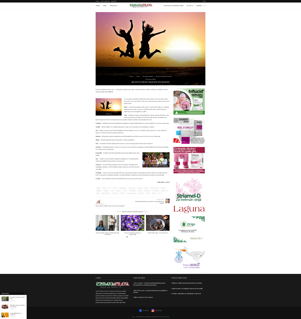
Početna (131, 76)
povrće (125, 190)
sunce (98, 193)
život (159, 193)
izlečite (163, 188)
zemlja (148, 193)
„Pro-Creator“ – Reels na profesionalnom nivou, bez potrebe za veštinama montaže (149, 284)
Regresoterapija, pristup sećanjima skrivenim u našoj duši (107, 233)
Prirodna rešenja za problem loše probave (17, 305)
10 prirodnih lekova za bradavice (15, 314)
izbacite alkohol (155, 188)
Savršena (199, 5)
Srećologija (113, 5)
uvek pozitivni (109, 92)
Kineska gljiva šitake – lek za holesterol (158, 233)
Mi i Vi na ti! (190, 5)
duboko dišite (132, 188)
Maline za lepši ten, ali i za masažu (143, 297)
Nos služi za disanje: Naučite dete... (17, 297)
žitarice (154, 193)
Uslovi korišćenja (105, 1)
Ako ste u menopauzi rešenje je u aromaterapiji (132, 233)
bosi (109, 188)
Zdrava (98, 5)
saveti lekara (156, 190)
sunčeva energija (106, 193)
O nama (97, 1)
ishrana (146, 188)
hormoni (140, 188)
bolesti (104, 188)
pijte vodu (118, 190)
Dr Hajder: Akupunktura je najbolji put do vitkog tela (186, 293)
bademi (98, 188)
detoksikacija (123, 188)
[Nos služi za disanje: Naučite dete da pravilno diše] (5, 298)
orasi (112, 190)
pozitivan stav (132, 190)
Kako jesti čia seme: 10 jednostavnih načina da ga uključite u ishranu (150, 291)
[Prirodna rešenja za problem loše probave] (5, 306)
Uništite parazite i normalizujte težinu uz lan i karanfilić (187, 288)
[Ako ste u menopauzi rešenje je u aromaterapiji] (132, 223)
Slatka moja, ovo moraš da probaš (173, 5)
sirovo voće (164, 190)
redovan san (147, 190)
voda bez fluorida (131, 193)
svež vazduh (115, 193)
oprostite (106, 190)
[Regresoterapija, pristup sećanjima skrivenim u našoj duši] (107, 223)
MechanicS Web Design (163, 316)
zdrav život (141, 193)
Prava (104, 5)
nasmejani (99, 190)
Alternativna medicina (148, 76)
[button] (97, 226)
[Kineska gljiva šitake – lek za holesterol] (158, 223)
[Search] (204, 6)
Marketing (113, 1)
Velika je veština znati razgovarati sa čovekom (186, 283)
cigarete (115, 188)
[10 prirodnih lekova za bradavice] (5, 315)
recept (140, 190)
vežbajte (122, 193)
